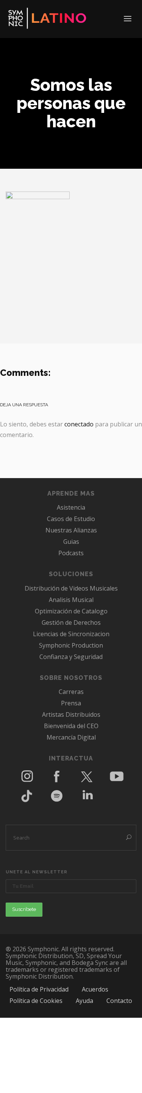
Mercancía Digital (71, 737)
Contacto (119, 1000)
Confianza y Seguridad (71, 657)
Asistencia (71, 507)
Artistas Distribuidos (71, 714)
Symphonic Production (71, 645)
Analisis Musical (71, 600)
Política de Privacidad (39, 989)
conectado (79, 424)
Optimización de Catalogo (71, 611)
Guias (71, 541)
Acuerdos (95, 989)
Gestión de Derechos (71, 622)
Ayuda (84, 1000)
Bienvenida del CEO (71, 726)
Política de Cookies (35, 1000)
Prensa (71, 703)
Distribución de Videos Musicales (71, 588)
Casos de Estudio (71, 519)
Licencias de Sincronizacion (71, 634)
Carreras (71, 691)
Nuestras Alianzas (71, 530)
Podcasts (71, 553)
